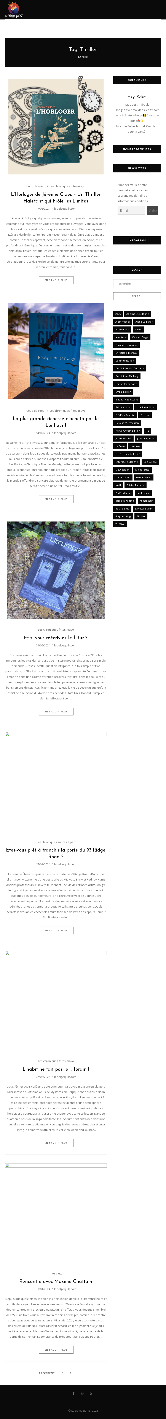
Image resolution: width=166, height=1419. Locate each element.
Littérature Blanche (126, 461)
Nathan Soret (143, 477)
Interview (56, 1273)
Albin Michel (122, 321)
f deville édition (145, 407)
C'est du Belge (140, 337)
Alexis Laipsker (144, 321)
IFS (147, 430)
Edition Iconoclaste (126, 384)
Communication (124, 360)
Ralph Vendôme (124, 500)
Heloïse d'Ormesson (127, 422)
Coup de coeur (36, 186)
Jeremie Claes (123, 438)
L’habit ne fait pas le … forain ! (56, 1069)
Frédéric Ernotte (125, 415)
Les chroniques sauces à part (56, 842)
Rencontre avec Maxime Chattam (55, 1281)
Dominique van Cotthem (129, 368)
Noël (118, 485)
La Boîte (120, 446)
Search (137, 296)
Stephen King (123, 516)
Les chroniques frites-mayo (68, 186)
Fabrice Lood (123, 407)
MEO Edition (122, 469)
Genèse (145, 415)
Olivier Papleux (135, 485)
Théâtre (120, 524)
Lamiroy (135, 446)
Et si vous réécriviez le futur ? (56, 638)
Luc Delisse (150, 461)
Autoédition (122, 329)
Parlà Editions (123, 493)
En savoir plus (56, 280)
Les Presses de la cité (127, 454)
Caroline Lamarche (126, 345)
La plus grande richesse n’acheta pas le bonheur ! (56, 422)
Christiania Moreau (126, 352)
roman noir (146, 500)
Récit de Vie (122, 508)
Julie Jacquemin (146, 438)
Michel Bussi (142, 469)
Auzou (138, 329)
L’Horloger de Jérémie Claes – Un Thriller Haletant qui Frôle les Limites (56, 198)
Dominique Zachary (126, 376)
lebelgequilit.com (65, 209)
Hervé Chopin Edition (127, 430)
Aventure (120, 337)
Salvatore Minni (144, 508)
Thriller (141, 516)
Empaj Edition (123, 391)
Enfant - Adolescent (126, 399)
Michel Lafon (122, 477)
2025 (118, 313)
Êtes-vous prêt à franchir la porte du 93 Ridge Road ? (55, 854)
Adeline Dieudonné (137, 313)
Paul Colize (143, 493)
